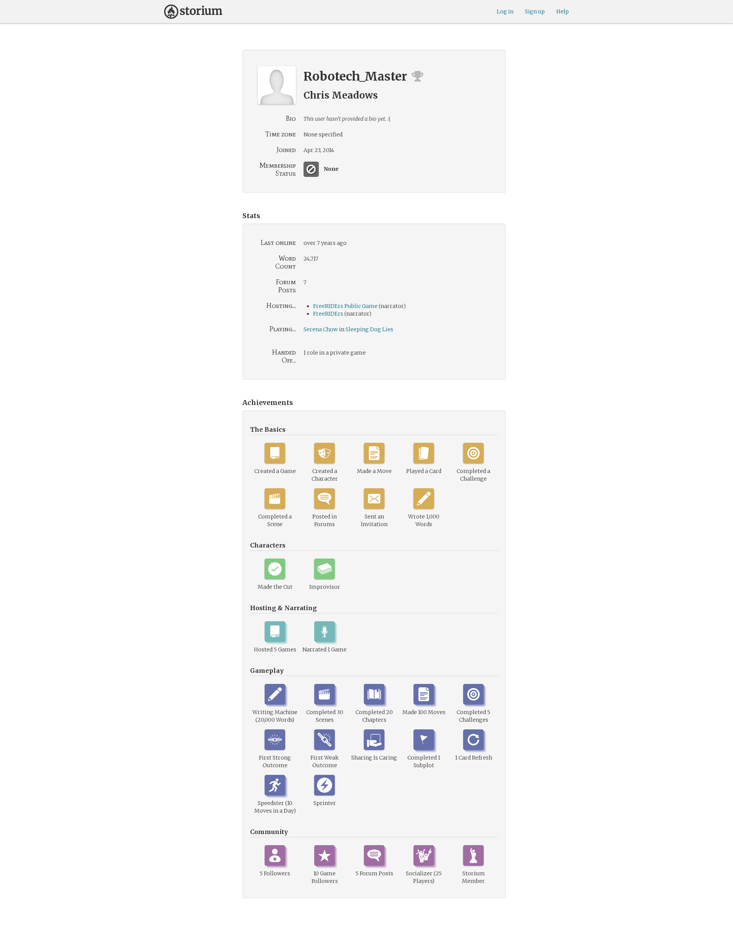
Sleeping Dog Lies (369, 329)
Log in (505, 11)
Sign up (535, 11)
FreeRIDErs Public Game (345, 306)
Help (562, 11)
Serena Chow (321, 329)
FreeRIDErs (328, 313)
